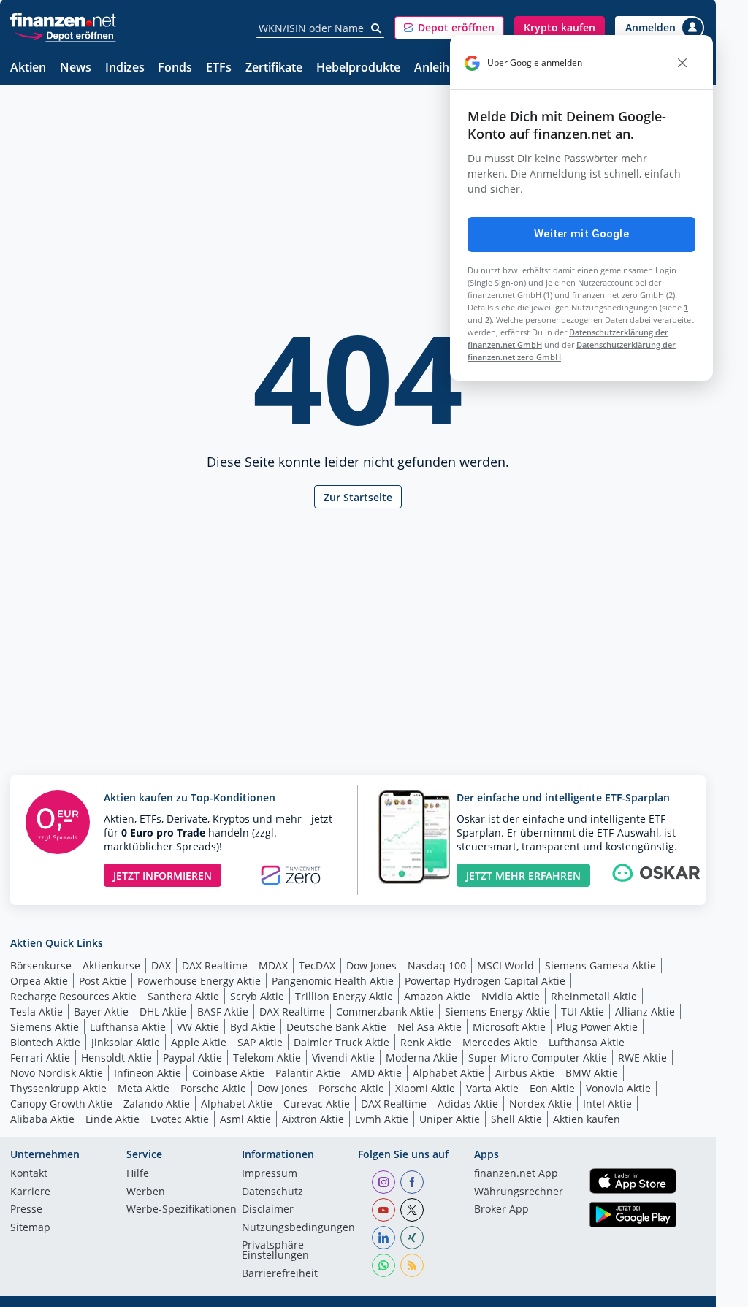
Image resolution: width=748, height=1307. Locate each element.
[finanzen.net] (63, 20)
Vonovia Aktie (618, 1088)
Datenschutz (272, 1192)
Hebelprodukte (358, 68)
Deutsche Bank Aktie (336, 1027)
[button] (449, 27)
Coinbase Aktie (228, 1073)
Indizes (125, 68)
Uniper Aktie (449, 1119)
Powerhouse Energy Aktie (199, 981)
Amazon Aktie (437, 996)
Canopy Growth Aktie (61, 1103)
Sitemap (30, 1228)
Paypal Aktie (192, 1057)
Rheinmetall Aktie (594, 996)
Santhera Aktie (183, 996)
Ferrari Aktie (40, 1057)
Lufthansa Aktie (128, 1027)
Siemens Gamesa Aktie (600, 965)
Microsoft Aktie (509, 1027)
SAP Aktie (260, 1042)
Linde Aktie (112, 1119)
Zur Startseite (358, 497)
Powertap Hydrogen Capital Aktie (485, 981)
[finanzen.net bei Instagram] (383, 1182)
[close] (682, 63)
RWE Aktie (642, 1057)
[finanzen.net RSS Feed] (412, 1265)
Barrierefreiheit (280, 1274)
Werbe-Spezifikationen (181, 1210)
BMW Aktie (591, 1073)
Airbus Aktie (524, 1073)
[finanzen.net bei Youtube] (383, 1210)
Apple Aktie (198, 1042)
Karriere (30, 1192)
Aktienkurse (111, 965)
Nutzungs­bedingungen (298, 1228)
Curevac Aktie (316, 1103)
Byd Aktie (252, 1027)
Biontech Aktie (45, 1042)
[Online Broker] (65, 34)
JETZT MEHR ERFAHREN (523, 876)
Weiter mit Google (581, 233)
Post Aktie (102, 981)
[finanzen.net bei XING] (412, 1237)
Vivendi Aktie (343, 1057)
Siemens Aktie (44, 1027)
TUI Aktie (582, 1011)
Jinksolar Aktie (125, 1042)
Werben (145, 1192)
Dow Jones (371, 965)
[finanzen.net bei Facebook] (412, 1182)
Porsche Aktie (213, 1088)
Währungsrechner (518, 1192)
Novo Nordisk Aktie (56, 1073)
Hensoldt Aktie (116, 1057)
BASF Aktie (222, 1011)
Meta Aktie (143, 1088)
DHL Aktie (163, 1011)
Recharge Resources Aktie (73, 996)
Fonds (175, 68)
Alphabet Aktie (448, 1073)
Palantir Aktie (307, 1073)
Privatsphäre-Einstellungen (275, 1251)
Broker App (501, 1210)
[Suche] (376, 28)
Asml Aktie (245, 1119)
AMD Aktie (376, 1073)
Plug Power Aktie (597, 1027)
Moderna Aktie (421, 1057)
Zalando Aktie (156, 1103)
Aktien (28, 68)
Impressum (269, 1174)
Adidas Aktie (468, 1103)
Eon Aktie (552, 1088)
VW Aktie (198, 1027)
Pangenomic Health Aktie (333, 981)
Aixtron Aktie (313, 1119)
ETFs (219, 68)
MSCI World (505, 965)
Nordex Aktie (540, 1103)
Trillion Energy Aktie (344, 996)
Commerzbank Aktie (385, 1011)
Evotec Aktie (179, 1119)
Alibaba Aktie (42, 1119)
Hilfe (137, 1174)
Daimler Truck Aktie (341, 1042)
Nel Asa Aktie (429, 1027)
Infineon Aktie (147, 1073)
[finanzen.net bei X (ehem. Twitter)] (412, 1210)
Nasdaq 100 (437, 965)
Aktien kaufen (586, 1119)
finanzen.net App (516, 1174)
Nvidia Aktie (510, 996)
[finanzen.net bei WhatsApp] (383, 1265)
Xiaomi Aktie (425, 1088)
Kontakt (28, 1174)
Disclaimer (268, 1210)
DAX (161, 965)
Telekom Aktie (267, 1057)
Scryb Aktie (257, 996)
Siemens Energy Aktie (497, 1011)
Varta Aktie (492, 1088)
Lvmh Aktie (381, 1119)
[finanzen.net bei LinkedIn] (383, 1237)
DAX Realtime (215, 965)
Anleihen (438, 68)
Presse (26, 1210)
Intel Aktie (607, 1103)
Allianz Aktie (645, 1011)
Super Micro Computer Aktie (537, 1057)
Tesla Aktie (36, 1011)
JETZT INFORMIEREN (162, 876)
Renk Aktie (425, 1042)
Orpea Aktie (39, 981)
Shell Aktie (516, 1119)
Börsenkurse (41, 965)
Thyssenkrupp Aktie (58, 1088)
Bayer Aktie (101, 1011)
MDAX (273, 965)
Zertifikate (273, 68)
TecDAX (317, 965)
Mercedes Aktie (500, 1042)
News (75, 68)
